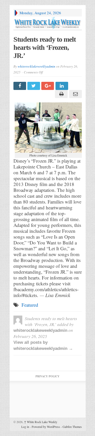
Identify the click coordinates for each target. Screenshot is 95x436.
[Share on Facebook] (20, 86)
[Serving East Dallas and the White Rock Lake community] (47, 23)
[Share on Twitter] (34, 86)
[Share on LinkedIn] (62, 86)
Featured (30, 305)
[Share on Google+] (48, 86)
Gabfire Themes (72, 427)
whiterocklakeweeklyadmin (36, 66)
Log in (25, 427)
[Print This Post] (61, 94)
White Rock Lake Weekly (40, 422)
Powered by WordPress (46, 427)
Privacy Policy (47, 376)
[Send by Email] (75, 94)
